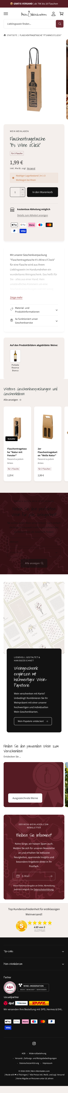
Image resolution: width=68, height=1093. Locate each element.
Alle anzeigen (11, 399)
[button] (6, 14)
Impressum (47, 1063)
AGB (23, 1053)
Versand (31, 168)
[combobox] (34, 23)
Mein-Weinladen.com (40, 1071)
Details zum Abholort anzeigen (32, 215)
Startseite (12, 35)
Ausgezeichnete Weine (25, 798)
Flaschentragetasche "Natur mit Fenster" (17, 452)
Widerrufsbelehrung (37, 1053)
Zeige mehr (16, 297)
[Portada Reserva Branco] (15, 356)
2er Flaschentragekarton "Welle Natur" (47, 452)
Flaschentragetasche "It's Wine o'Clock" (41, 35)
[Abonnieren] (51, 876)
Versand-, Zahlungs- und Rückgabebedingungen (36, 1058)
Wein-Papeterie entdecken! (31, 721)
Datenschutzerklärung (43, 889)
